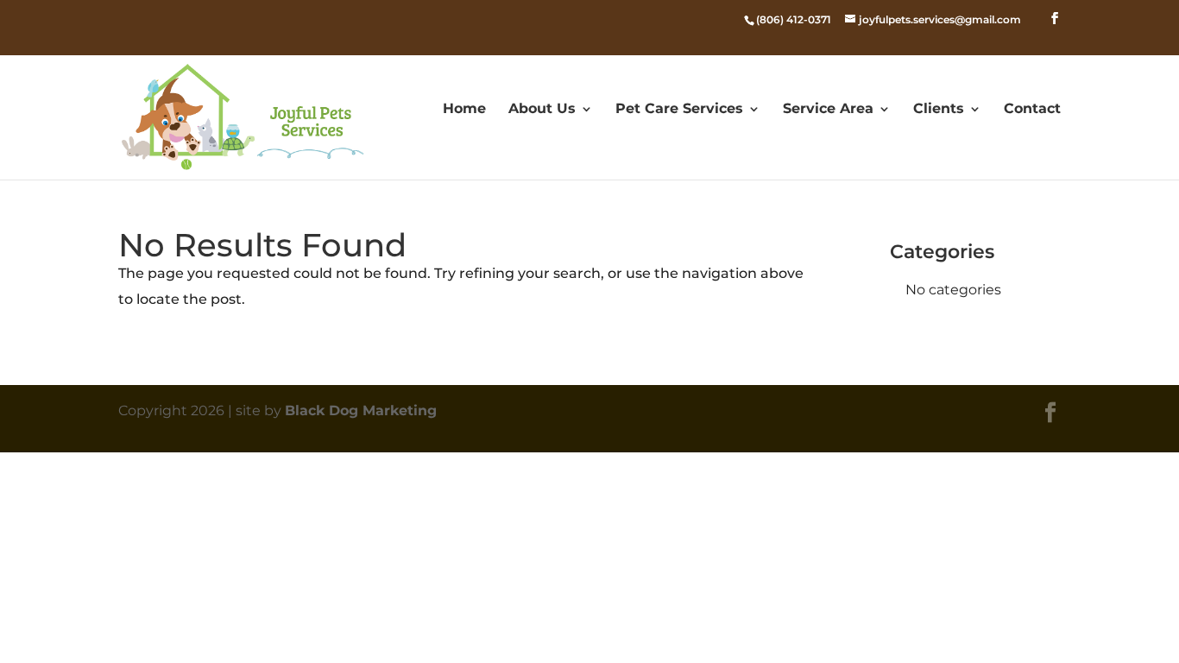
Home (464, 110)
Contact (1032, 110)
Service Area (828, 110)
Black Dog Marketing (361, 410)
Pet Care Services (679, 110)
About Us (542, 110)
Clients (938, 110)
